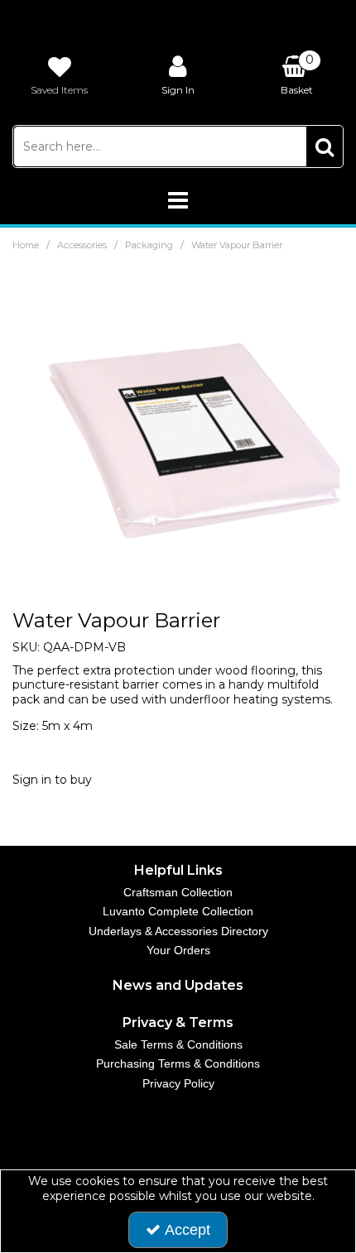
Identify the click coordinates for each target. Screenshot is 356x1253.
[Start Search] (324, 146)
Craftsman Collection (178, 892)
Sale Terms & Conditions (178, 1044)
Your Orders (178, 950)
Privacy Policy (178, 1083)
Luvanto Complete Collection (178, 911)
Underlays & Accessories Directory (178, 931)
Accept (187, 1230)
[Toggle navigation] (178, 200)
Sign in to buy (52, 779)
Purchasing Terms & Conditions (178, 1063)
